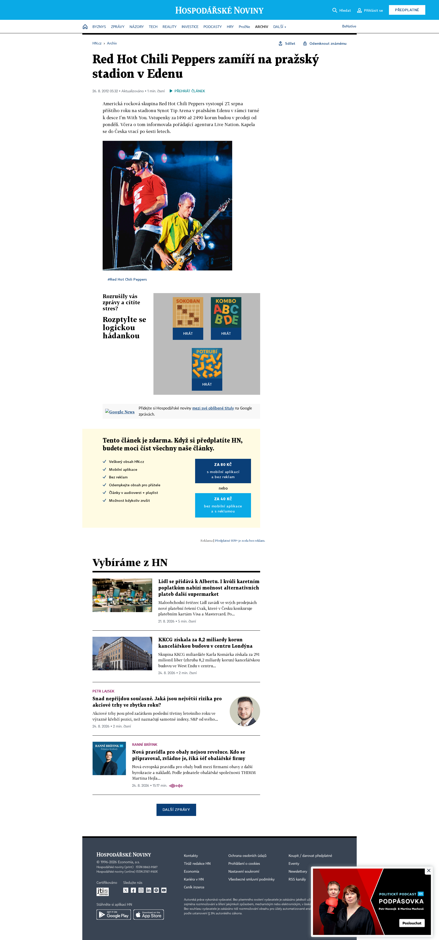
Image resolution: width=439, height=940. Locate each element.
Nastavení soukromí (243, 871)
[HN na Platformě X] (125, 890)
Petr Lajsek (103, 691)
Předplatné (407, 10)
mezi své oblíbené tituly (213, 408)
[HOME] (85, 27)
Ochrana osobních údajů (247, 856)
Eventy (294, 864)
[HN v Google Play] (114, 914)
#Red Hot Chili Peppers (127, 279)
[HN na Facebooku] (133, 890)
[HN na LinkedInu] (148, 890)
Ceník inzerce (194, 887)
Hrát (188, 333)
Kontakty (191, 856)
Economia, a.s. (129, 862)
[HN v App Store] (148, 914)
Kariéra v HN (194, 879)
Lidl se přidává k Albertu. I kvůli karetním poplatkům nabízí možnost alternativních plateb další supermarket (208, 588)
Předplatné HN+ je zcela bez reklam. (240, 540)
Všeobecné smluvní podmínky (251, 879)
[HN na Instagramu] (141, 890)
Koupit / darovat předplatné (310, 856)
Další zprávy (176, 809)
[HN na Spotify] (156, 890)
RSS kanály (297, 879)
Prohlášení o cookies (244, 864)
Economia (191, 871)
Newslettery (298, 871)
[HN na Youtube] (163, 890)
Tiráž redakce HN (197, 864)
